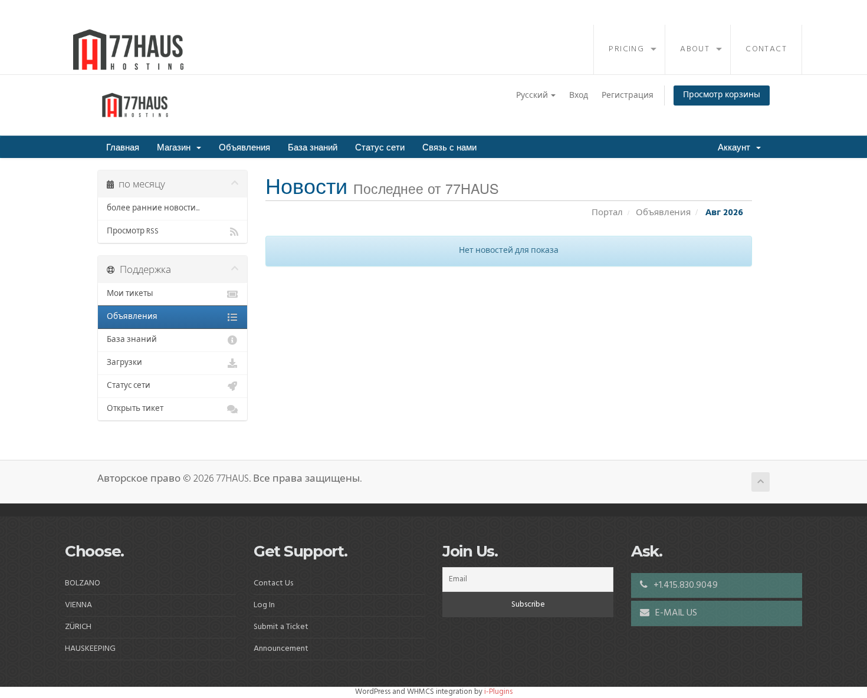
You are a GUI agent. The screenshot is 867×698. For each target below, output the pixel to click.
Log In (264, 605)
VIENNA (78, 605)
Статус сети (380, 146)
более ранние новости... (153, 208)
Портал (607, 213)
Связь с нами (449, 146)
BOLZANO (82, 583)
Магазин (176, 146)
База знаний (312, 146)
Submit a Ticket (281, 627)
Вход (578, 96)
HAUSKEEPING (90, 649)
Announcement (281, 649)
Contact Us (273, 583)
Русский (533, 96)
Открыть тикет (135, 409)
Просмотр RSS (133, 231)
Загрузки (124, 363)
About (695, 49)
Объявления (244, 146)
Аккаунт (736, 146)
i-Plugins (498, 692)
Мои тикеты (130, 294)
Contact (766, 49)
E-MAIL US (675, 613)
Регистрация (627, 96)
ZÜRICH (78, 627)
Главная (122, 146)
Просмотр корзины (721, 95)
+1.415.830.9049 (684, 585)
